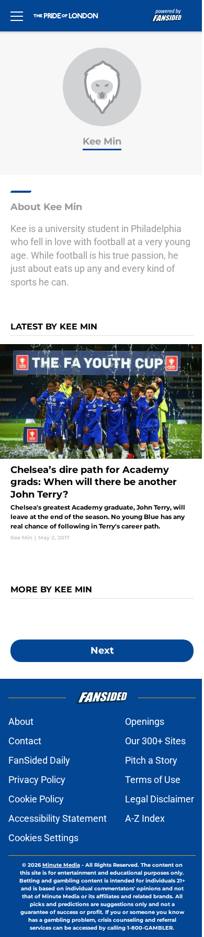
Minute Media (61, 865)
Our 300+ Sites (155, 740)
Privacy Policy (36, 779)
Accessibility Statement (57, 818)
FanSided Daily (39, 760)
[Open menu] (16, 15)
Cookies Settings (43, 837)
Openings (144, 721)
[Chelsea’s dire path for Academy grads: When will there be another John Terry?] (102, 443)
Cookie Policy (36, 798)
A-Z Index (145, 818)
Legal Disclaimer (159, 798)
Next (102, 650)
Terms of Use (152, 779)
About (20, 721)
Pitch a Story (151, 760)
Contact (24, 740)
